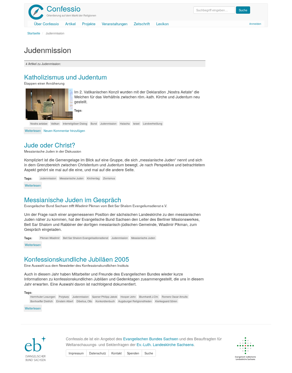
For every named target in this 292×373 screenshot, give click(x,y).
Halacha (125, 123)
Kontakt (116, 353)
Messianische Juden (72, 178)
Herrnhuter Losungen (42, 296)
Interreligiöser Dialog (75, 123)
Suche (149, 353)
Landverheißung (152, 123)
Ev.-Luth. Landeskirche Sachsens (165, 344)
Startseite (33, 33)
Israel (136, 123)
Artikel (70, 23)
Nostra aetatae (38, 123)
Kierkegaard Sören (166, 301)
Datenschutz (97, 353)
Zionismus (109, 178)
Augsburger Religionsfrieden (135, 301)
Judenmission (108, 123)
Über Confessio (46, 23)
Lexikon (162, 23)
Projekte (88, 23)
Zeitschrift (142, 23)
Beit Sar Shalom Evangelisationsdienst (85, 238)
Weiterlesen (33, 130)
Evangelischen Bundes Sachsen (150, 338)
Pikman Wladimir (50, 238)
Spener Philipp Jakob (104, 296)
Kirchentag (93, 178)
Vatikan (55, 123)
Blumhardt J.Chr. (148, 296)
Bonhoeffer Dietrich (41, 301)
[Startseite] (37, 12)
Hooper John (128, 296)
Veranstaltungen (114, 23)
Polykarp (64, 296)
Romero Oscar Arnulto (175, 296)
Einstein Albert (64, 301)
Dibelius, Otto (84, 301)
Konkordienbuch (105, 301)
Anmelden (255, 23)
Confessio (64, 8)
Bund (94, 123)
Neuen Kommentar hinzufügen (64, 130)
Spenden (133, 353)
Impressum (76, 353)
